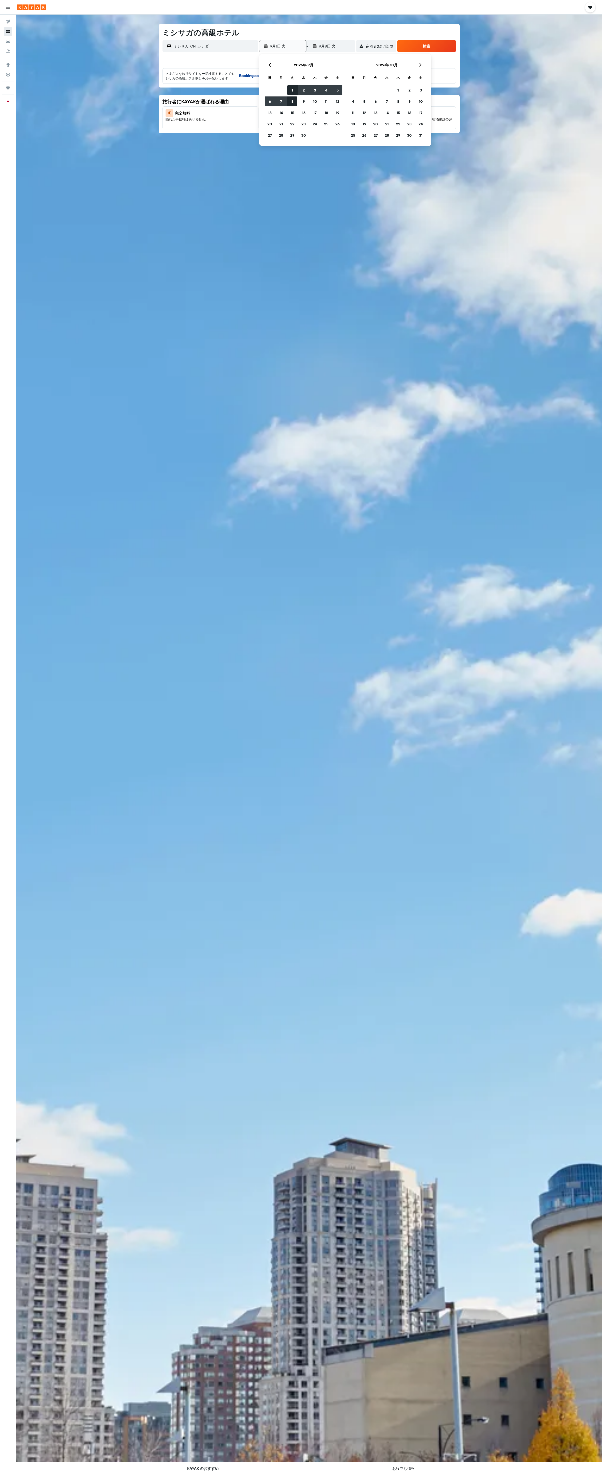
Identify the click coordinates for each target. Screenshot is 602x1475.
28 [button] (281, 135)
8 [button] (292, 101)
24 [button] (315, 124)
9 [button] (304, 101)
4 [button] (326, 90)
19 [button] (337, 112)
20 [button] (269, 124)
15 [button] (292, 112)
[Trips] (8, 88)
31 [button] (421, 135)
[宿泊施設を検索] (8, 31)
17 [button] (315, 112)
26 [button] (337, 124)
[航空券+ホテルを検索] (8, 51)
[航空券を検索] (8, 21)
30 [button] (303, 135)
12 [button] (337, 101)
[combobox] (214, 46)
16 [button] (303, 112)
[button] (8, 7)
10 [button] (315, 101)
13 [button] (270, 112)
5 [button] (338, 90)
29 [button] (292, 135)
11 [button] (326, 101)
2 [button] (304, 90)
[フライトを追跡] (8, 74)
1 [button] (292, 90)
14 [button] (281, 112)
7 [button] (281, 101)
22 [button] (292, 124)
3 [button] (315, 90)
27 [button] (270, 135)
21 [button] (281, 124)
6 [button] (270, 101)
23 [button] (303, 124)
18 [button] (326, 112)
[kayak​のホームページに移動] (31, 7)
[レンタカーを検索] (8, 41)
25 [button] (326, 124)
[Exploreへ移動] (8, 64)
